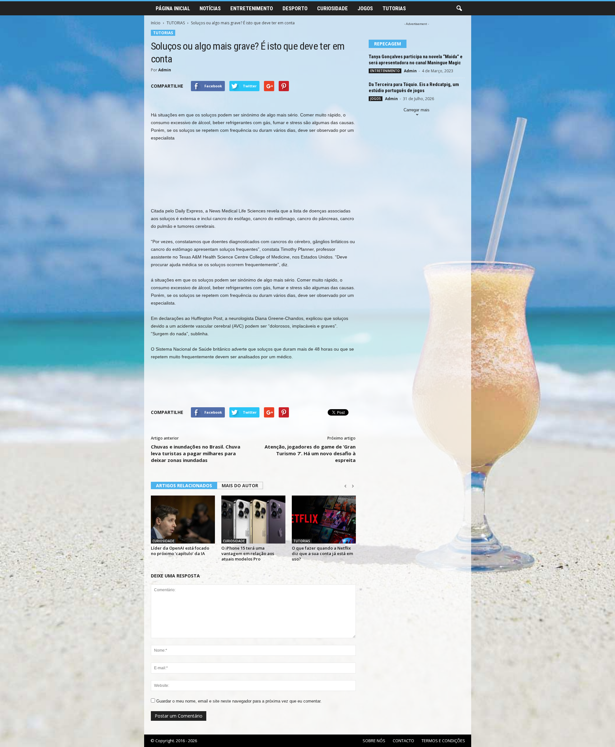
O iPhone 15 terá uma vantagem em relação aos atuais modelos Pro (247, 553)
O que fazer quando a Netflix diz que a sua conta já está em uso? (322, 553)
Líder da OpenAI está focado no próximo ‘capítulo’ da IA (180, 550)
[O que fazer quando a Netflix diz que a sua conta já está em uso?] (324, 520)
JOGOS (365, 8)
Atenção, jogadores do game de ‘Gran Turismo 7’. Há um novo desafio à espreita (310, 453)
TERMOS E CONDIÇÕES (443, 740)
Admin (164, 70)
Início (155, 23)
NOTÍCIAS (210, 8)
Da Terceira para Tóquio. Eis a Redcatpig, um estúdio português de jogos (414, 87)
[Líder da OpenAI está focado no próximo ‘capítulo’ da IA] (183, 520)
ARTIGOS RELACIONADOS (184, 485)
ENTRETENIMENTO (251, 8)
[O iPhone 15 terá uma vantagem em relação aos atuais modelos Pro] (253, 520)
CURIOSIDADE (332, 8)
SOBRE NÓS (374, 740)
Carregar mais (417, 109)
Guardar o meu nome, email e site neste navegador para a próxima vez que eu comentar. (239, 701)
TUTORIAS (394, 8)
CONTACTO (403, 740)
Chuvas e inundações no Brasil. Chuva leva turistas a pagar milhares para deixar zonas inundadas (195, 453)
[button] (459, 9)
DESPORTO (295, 8)
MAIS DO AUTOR (240, 485)
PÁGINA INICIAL (173, 8)
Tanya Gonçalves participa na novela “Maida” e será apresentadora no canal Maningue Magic (416, 60)
